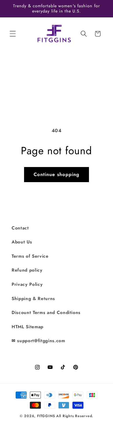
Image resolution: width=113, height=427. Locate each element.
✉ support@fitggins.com (38, 341)
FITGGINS (46, 416)
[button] (13, 34)
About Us (22, 242)
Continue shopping (57, 174)
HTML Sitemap (27, 327)
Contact (20, 228)
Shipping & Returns (33, 298)
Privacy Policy (27, 284)
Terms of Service (30, 256)
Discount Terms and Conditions (46, 312)
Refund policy (27, 270)
